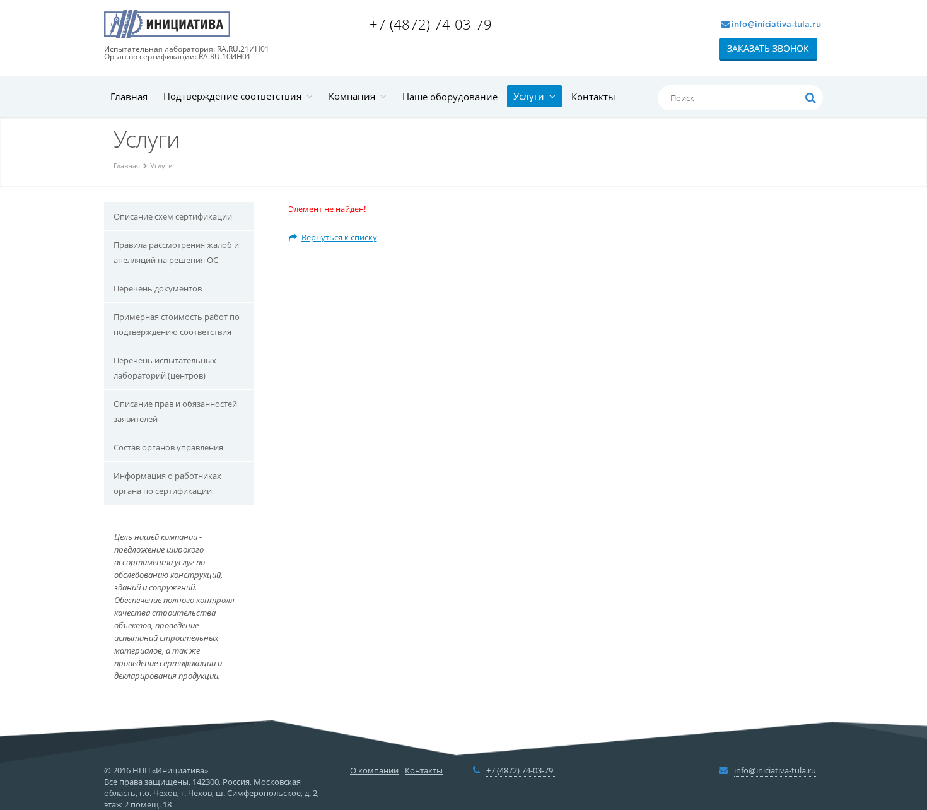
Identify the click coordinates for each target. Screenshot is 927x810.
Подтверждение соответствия (234, 96)
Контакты (593, 96)
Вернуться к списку (339, 237)
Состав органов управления (168, 447)
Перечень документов (158, 288)
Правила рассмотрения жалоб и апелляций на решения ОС (176, 252)
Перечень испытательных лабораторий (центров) (165, 368)
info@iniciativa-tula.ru (776, 24)
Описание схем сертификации (173, 216)
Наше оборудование (450, 96)
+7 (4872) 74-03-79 (433, 24)
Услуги (531, 96)
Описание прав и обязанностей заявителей (175, 411)
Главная (129, 96)
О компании (374, 770)
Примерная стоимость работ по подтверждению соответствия (177, 324)
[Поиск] (810, 97)
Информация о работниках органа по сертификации (167, 483)
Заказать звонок (768, 48)
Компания (354, 96)
